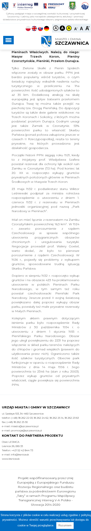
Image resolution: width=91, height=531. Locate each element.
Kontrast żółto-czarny (69, 28)
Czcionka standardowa (82, 28)
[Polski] (28, 29)
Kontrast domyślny (55, 28)
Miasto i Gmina (72, 41)
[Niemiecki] (46, 29)
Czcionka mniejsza (76, 28)
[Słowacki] (40, 29)
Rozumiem (65, 525)
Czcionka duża (87, 28)
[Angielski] (34, 29)
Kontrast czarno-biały (62, 28)
